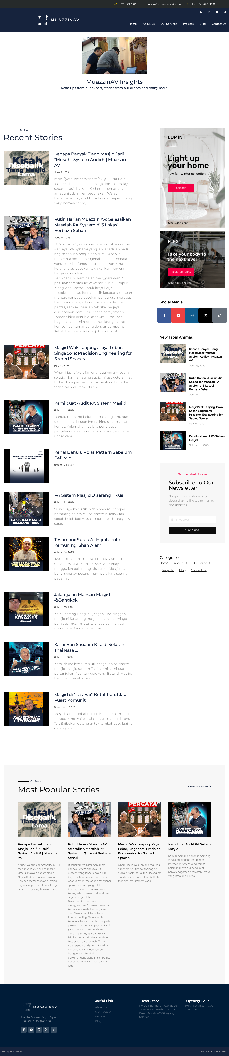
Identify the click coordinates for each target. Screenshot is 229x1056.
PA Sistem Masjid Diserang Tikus (88, 495)
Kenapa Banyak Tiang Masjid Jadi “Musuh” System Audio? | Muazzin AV (90, 159)
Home (133, 23)
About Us (149, 23)
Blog (203, 23)
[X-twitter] (201, 12)
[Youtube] (217, 12)
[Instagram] (209, 12)
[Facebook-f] (193, 12)
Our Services (169, 23)
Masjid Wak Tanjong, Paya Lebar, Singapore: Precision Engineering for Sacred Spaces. (93, 353)
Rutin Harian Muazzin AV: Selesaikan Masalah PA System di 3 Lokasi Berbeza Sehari (92, 225)
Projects (188, 23)
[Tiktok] (225, 12)
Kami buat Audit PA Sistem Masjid (90, 403)
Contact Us (219, 23)
